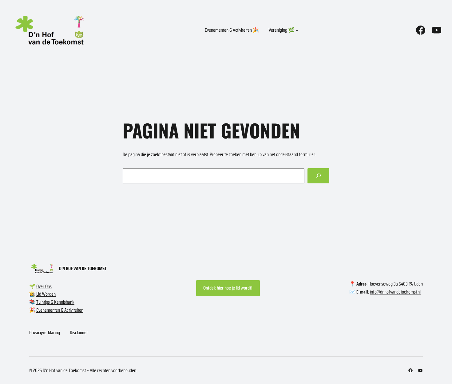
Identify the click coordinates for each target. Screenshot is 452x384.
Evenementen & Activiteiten (59, 310)
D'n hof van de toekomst (83, 268)
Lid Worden (46, 294)
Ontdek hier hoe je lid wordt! (227, 288)
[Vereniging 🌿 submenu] (297, 30)
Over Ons (44, 286)
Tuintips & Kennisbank (55, 302)
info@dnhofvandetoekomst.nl (395, 292)
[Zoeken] (318, 175)
